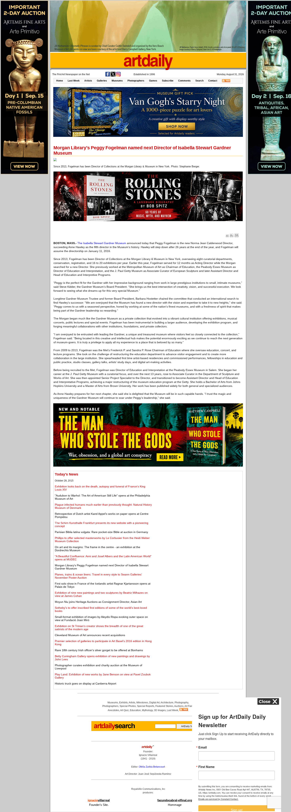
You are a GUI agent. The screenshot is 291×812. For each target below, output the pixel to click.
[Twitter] (113, 75)
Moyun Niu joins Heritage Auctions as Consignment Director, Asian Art (98, 601)
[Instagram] (118, 75)
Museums (117, 80)
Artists (88, 80)
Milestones (142, 702)
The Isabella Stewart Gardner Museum (101, 243)
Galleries (102, 80)
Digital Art (154, 702)
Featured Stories (164, 706)
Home (59, 80)
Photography (181, 702)
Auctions (179, 706)
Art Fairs (188, 706)
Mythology (147, 710)
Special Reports (145, 706)
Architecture (167, 702)
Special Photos (128, 706)
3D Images (160, 710)
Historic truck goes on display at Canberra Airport (85, 683)
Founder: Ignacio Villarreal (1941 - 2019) (148, 755)
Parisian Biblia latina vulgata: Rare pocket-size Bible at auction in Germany (101, 532)
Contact (212, 80)
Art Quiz (124, 710)
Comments (184, 80)
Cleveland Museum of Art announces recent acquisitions (90, 635)
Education (135, 710)
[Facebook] (107, 75)
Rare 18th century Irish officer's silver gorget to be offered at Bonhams (99, 650)
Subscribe (167, 80)
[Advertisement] (197, 500)
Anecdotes (113, 710)
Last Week (74, 80)
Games (153, 80)
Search (199, 80)
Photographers (135, 80)
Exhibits (123, 702)
